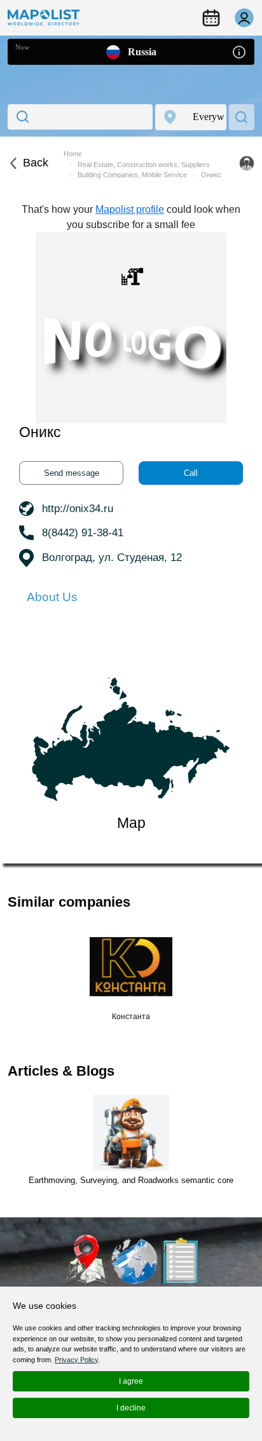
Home (73, 154)
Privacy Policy (76, 1359)
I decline (131, 1408)
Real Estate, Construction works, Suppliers (144, 164)
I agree (131, 1381)
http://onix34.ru (77, 509)
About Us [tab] (52, 597)
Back (35, 162)
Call (191, 473)
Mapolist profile (129, 209)
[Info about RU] (239, 51)
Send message (71, 473)
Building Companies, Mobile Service (132, 175)
